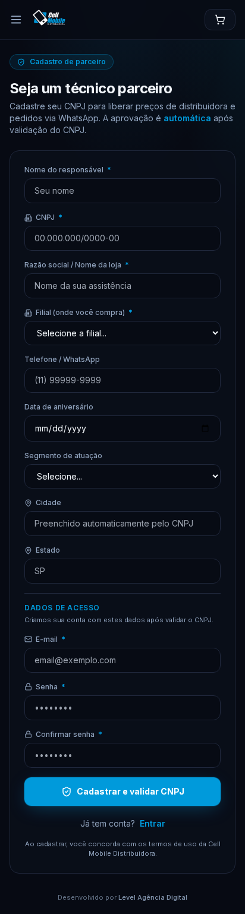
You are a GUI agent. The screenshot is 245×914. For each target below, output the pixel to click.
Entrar (152, 823)
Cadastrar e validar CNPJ (130, 791)
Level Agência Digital (152, 897)
